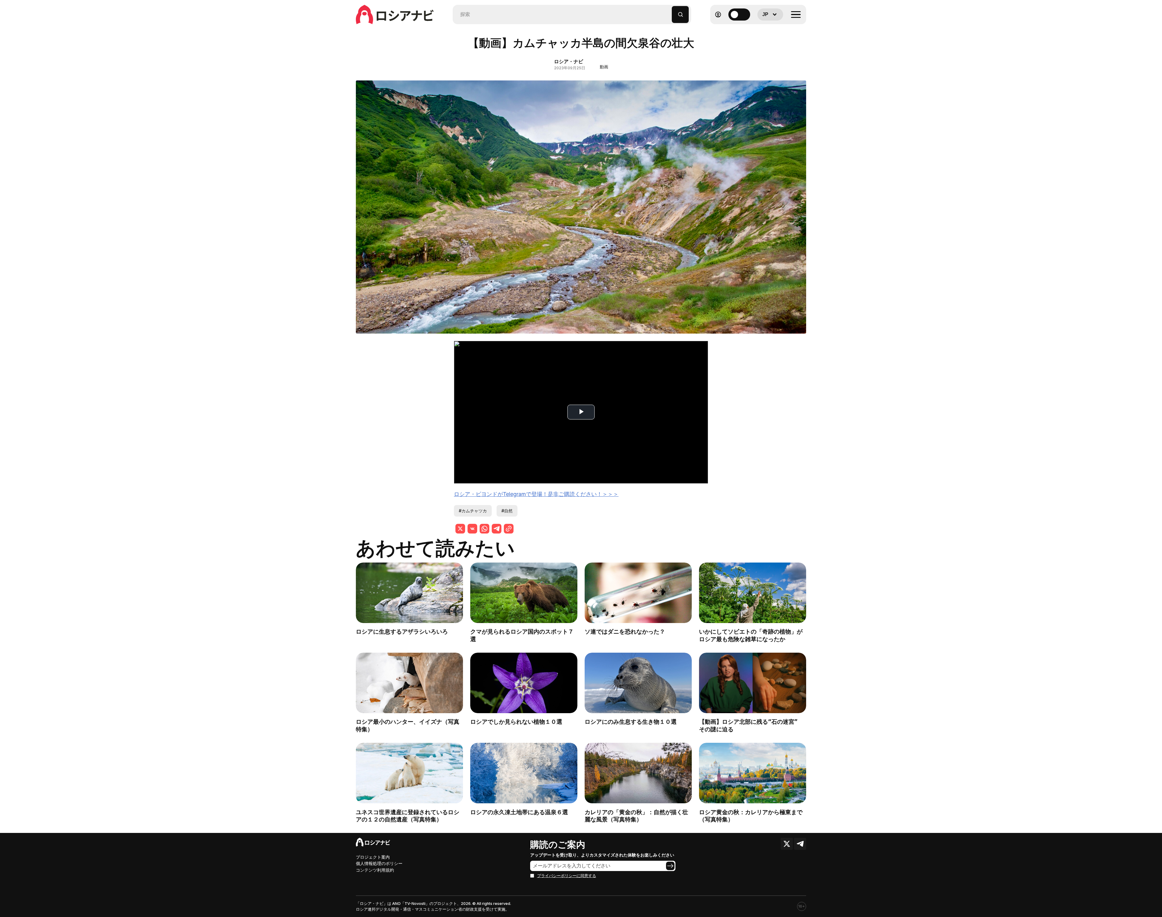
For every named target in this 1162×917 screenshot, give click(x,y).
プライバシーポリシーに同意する (566, 875)
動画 (604, 66)
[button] (667, 11)
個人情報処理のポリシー (379, 863)
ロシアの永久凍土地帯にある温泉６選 (519, 812)
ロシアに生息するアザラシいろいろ (402, 631)
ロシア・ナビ (568, 61)
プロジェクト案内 (373, 857)
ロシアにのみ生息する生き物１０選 (631, 721)
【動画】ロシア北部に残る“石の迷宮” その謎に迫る (751, 725)
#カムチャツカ (473, 510)
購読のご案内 (557, 844)
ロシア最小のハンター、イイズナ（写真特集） (407, 725)
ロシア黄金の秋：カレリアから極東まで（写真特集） (751, 815)
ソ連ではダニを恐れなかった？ (625, 631)
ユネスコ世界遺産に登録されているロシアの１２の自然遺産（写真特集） (407, 815)
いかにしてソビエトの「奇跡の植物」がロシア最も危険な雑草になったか (751, 635)
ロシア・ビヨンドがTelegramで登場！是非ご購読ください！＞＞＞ (536, 494)
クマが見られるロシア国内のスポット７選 (522, 635)
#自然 (507, 510)
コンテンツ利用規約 (375, 870)
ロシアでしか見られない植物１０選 (516, 721)
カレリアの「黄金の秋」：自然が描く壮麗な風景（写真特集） (636, 815)
